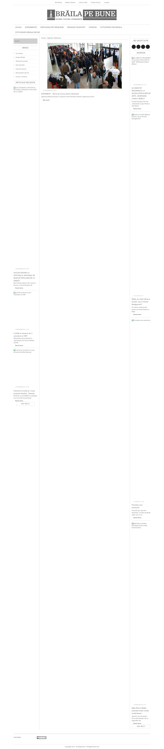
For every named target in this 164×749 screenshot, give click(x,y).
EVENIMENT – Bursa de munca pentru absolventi (60, 94)
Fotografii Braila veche (27, 32)
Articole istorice (21, 69)
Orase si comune (21, 77)
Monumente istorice (22, 73)
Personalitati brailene (52, 27)
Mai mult (141, 726)
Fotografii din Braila (111, 27)
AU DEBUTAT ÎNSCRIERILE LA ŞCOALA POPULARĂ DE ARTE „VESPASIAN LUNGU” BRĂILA (141, 93)
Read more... (137, 109)
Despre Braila (20, 57)
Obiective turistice (22, 61)
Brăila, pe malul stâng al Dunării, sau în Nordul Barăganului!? (141, 301)
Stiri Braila (58, 2)
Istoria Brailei (20, 65)
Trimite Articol (95, 2)
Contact (106, 2)
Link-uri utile (83, 2)
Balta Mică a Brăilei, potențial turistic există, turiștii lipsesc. (140, 710)
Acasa (18, 27)
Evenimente (31, 27)
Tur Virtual (19, 53)
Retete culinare (70, 2)
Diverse (93, 27)
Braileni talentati (76, 27)
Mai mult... (46, 100)
